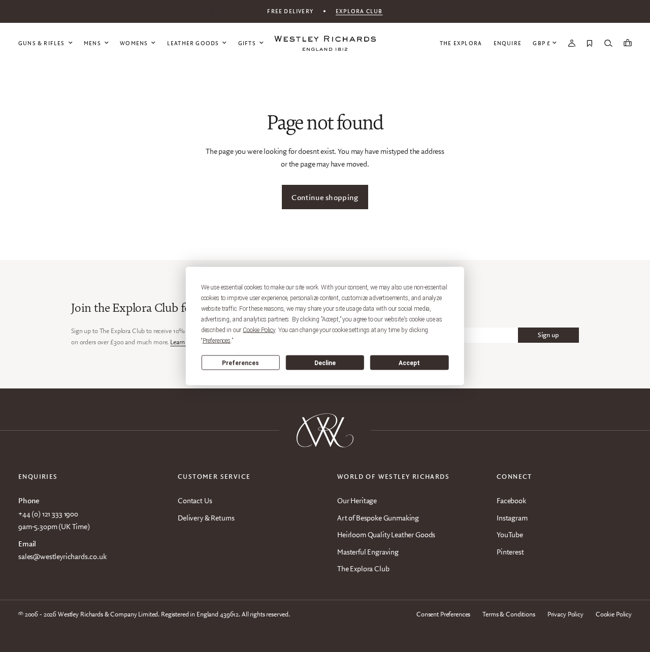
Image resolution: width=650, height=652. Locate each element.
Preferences (240, 362)
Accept (409, 362)
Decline (325, 362)
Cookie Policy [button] (259, 330)
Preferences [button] (217, 340)
